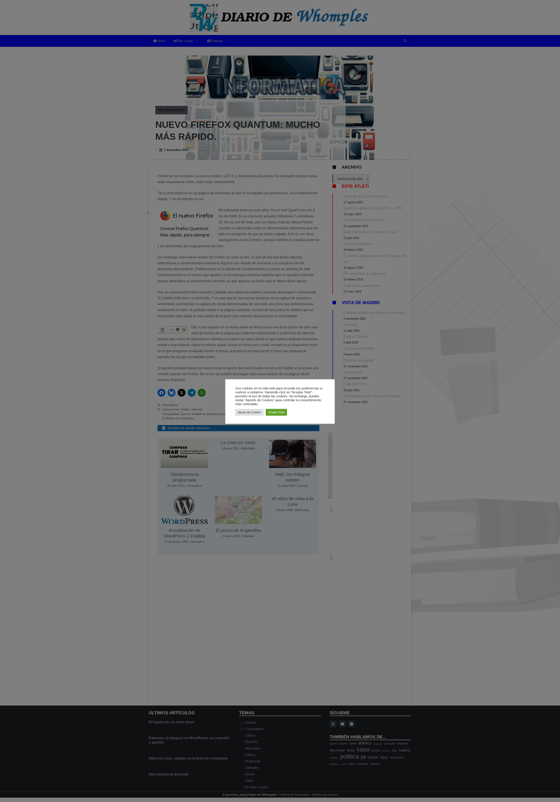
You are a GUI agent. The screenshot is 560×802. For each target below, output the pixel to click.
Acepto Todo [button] (276, 412)
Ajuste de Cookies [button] (249, 412)
